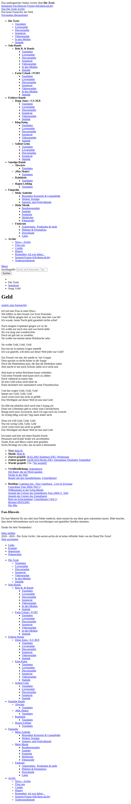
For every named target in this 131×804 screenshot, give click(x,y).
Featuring (27, 214)
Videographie (22, 36)
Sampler (26, 211)
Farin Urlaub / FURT (26, 612)
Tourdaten (20, 24)
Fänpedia (13, 729)
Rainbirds (20, 716)
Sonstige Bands (16, 701)
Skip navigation (9, 539)
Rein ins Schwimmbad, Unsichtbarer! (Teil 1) (32, 499)
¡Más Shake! (22, 710)
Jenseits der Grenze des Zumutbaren (27, 496)
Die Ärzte (13, 560)
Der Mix (12, 505)
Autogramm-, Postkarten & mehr (39, 226)
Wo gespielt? (40, 463)
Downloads (28, 232)
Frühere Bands (16, 636)
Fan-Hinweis (20, 5)
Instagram (6, 5)
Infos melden (8, 533)
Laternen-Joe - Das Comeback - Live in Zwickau (45, 483)
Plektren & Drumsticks (34, 229)
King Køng (21, 661)
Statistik (19, 42)
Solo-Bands (14, 584)
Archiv (12, 778)
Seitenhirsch (35, 468)
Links (25, 235)
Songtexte (20, 33)
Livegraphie (21, 27)
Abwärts (19, 704)
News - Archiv (23, 242)
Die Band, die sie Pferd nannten (25, 471)
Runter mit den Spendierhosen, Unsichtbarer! (32, 478)
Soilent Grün (22, 682)
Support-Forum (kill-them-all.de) (32, 257)
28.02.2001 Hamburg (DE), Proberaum (48, 456)
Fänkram (20, 762)
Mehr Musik (21, 744)
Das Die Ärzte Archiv (13, 9)
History (19, 251)
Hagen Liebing (23, 722)
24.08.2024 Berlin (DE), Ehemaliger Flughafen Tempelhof (58, 459)
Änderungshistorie (25, 260)
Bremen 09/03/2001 (19, 502)
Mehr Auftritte (22, 732)
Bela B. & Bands (24, 587)
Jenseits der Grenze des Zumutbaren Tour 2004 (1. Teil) (38, 493)
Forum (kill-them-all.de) (40, 5)
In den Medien (23, 39)
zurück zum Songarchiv (14, 305)
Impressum (14, 551)
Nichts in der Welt (18, 474)
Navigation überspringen (14, 15)
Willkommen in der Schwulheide (25, 490)
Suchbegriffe (8, 269)
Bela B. (19, 450)
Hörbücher (27, 217)
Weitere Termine (31, 199)
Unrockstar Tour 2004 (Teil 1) (24, 486)
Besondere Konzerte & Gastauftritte (41, 196)
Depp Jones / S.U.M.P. (27, 639)
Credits (19, 248)
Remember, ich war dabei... (30, 254)
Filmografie (28, 220)
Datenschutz (14, 554)
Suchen (6, 273)
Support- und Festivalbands (36, 202)
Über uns (20, 245)
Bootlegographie (31, 208)
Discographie (22, 30)
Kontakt (12, 548)
